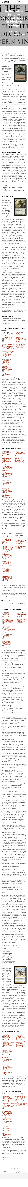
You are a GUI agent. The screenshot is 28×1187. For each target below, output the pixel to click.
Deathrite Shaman (8, 623)
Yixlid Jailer (19, 1035)
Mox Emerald (6, 362)
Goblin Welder (7, 1110)
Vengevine (6, 464)
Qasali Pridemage (7, 555)
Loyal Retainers (7, 539)
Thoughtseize (21, 621)
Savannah (5, 579)
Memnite (5, 1107)
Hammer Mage (7, 343)
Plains (17, 539)
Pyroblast (17, 454)
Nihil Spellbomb (21, 614)
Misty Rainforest (7, 367)
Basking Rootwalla (8, 465)
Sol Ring (5, 366)
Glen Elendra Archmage (19, 337)
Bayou (5, 645)
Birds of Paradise (7, 338)
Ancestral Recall (7, 354)
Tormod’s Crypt (21, 615)
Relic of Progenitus (21, 1095)
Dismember (20, 622)
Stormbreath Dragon (8, 351)
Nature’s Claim (21, 618)
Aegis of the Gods (7, 549)
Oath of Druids (14, 1168)
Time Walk (6, 355)
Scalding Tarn (7, 1130)
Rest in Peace (19, 538)
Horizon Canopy (7, 576)
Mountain (17, 455)
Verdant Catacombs (8, 368)
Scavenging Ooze (7, 340)
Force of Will (6, 613)
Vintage (23, 34)
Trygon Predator (7, 335)
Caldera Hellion (20, 333)
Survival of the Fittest (8, 62)
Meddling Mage (20, 541)
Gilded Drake (19, 335)
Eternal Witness (7, 466)
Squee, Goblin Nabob (8, 348)
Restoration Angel (7, 548)
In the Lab (8, 1166)
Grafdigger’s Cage (21, 338)
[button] (15, 1)
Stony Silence (6, 560)
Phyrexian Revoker (8, 352)
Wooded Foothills (7, 370)
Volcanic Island (7, 1134)
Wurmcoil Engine (7, 1119)
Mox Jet (5, 637)
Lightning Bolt (20, 1102)
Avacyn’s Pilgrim (7, 557)
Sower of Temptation (8, 630)
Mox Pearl (6, 568)
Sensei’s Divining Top (8, 1098)
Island (4, 1074)
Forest (4, 375)
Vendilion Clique (7, 1051)
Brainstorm (6, 353)
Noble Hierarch (7, 339)
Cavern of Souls (7, 497)
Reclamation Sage (7, 467)
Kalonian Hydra (7, 336)
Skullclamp (6, 619)
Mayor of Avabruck (21, 546)
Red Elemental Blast (20, 453)
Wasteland (6, 575)
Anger (4, 341)
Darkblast (19, 620)
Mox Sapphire (7, 365)
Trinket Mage (6, 627)
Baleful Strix (6, 626)
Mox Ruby (5, 363)
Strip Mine (6, 574)
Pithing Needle (21, 616)
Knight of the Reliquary (6, 543)
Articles (17, 34)
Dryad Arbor (6, 371)
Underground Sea (7, 647)
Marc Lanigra (13, 31)
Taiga (4, 373)
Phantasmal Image (8, 350)
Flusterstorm (20, 613)
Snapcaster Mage (7, 625)
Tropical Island (7, 374)
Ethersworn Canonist (21, 540)
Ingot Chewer (19, 340)
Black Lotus (6, 360)
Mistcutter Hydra (7, 337)
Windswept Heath (7, 369)
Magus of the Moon (8, 346)
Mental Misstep (7, 614)
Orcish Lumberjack (8, 347)
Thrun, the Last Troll (8, 547)
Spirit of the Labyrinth (5, 552)
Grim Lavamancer (21, 339)
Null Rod (5, 357)
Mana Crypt (6, 361)
